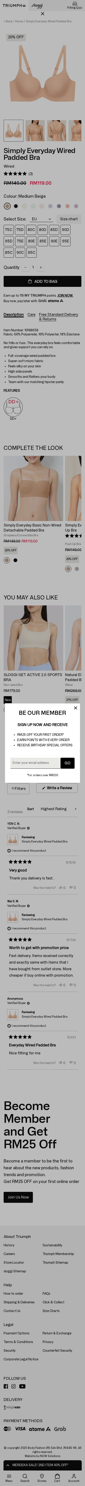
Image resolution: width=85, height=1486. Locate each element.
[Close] (75, 708)
